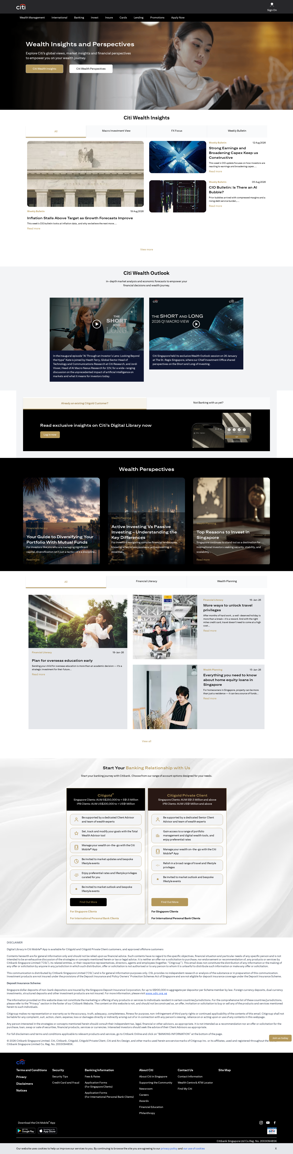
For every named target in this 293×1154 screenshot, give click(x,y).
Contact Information (190, 1076)
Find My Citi (185, 1088)
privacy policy (169, 1148)
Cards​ (123, 17)
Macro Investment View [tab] (116, 130)
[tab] (32, 18)
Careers (144, 1094)
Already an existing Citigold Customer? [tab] (84, 403)
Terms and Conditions (31, 1070)
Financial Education (151, 1107)
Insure (109, 17)
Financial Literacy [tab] (146, 581)
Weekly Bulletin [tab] (237, 130)
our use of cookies (194, 1148)
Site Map (224, 1070)
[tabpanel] (146, 198)
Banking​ (79, 17)
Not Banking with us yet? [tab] (208, 402)
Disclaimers (24, 1083)
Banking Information (99, 1070)
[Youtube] (268, 1123)
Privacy (21, 1077)
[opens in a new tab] (21, 7)
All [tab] (55, 131)
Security (58, 1070)
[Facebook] (275, 1123)
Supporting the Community (155, 1082)
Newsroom (146, 1088)
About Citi (146, 1070)
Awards (144, 1101)
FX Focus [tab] (176, 130)
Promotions (157, 17)
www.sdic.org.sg (156, 993)
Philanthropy (147, 1113)
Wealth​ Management (32, 17)
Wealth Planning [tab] (227, 581)
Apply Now (178, 17)
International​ (59, 17)
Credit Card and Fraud (65, 1082)
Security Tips (60, 1076)
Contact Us (185, 1070)
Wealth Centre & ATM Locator (195, 1082)
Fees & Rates (92, 1076)
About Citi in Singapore (153, 1076)
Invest (94, 17)
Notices (21, 1090)
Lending (138, 17)
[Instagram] (261, 1123)
